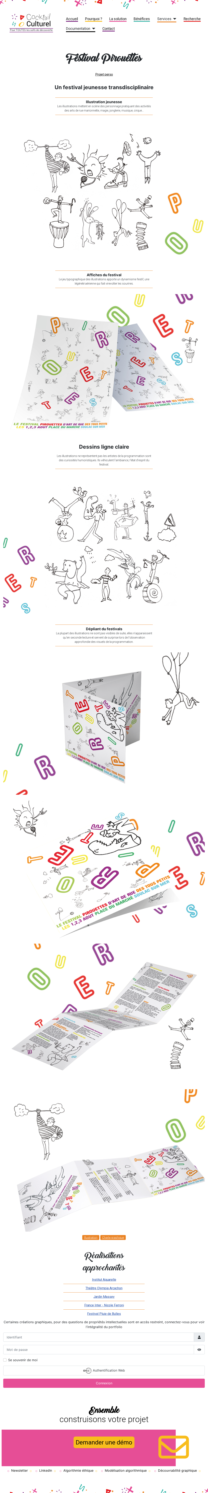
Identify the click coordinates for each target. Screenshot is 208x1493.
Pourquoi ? (93, 19)
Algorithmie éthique (78, 1470)
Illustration (91, 1237)
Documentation (78, 29)
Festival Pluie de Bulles (104, 1314)
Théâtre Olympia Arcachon (104, 1288)
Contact (108, 29)
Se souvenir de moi (23, 1360)
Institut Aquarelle (104, 1280)
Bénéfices (142, 19)
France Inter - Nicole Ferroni (104, 1305)
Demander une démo (104, 1442)
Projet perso (104, 74)
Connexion (104, 1383)
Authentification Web (108, 1370)
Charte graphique (113, 1237)
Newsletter (19, 1470)
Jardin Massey (104, 1297)
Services (164, 19)
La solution (118, 19)
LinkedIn (45, 1470)
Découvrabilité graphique (177, 1470)
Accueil (72, 19)
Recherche (192, 19)
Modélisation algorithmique (126, 1470)
